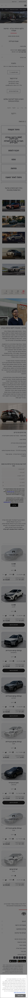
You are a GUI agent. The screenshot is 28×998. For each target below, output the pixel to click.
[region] (13, 986)
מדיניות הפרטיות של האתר (19, 992)
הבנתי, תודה (20, 995)
